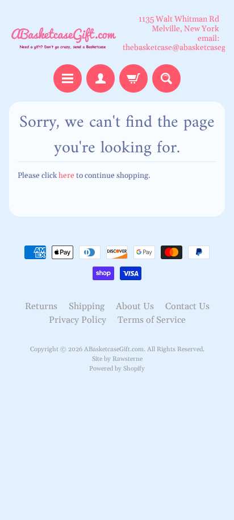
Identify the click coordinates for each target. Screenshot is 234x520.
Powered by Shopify (117, 369)
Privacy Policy (77, 320)
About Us (135, 306)
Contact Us (187, 306)
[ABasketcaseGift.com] (63, 34)
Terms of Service (152, 320)
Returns (41, 306)
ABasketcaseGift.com (114, 349)
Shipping (87, 306)
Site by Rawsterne (117, 359)
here (66, 175)
